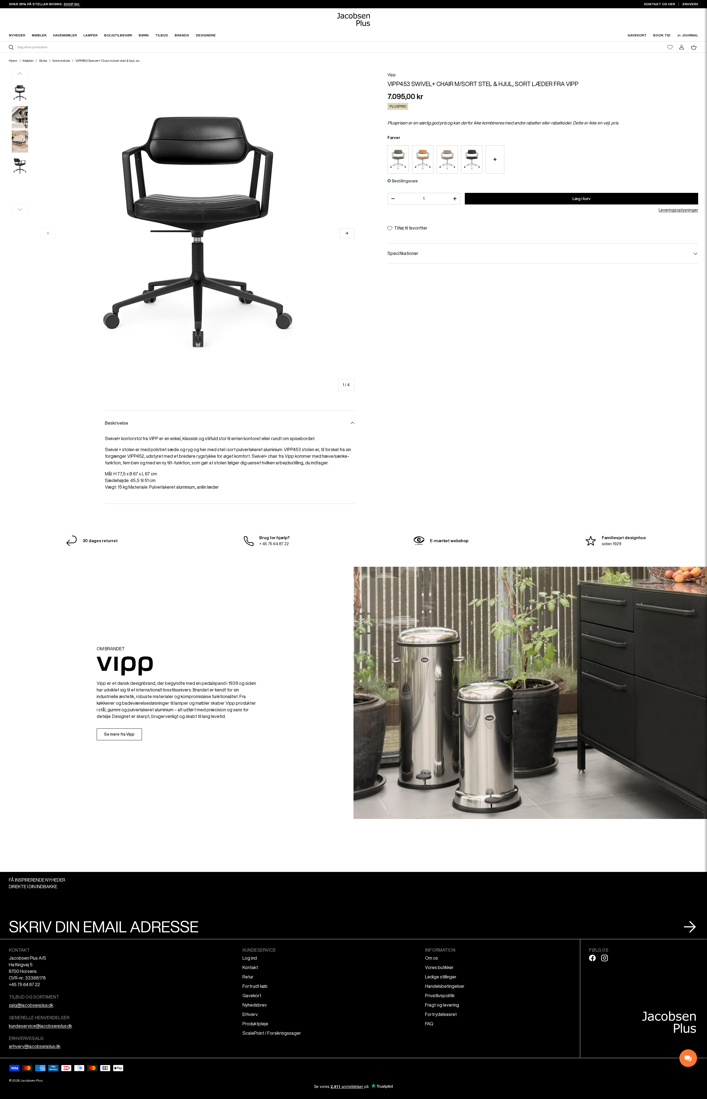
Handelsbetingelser (445, 986)
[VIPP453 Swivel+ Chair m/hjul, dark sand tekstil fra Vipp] (447, 159)
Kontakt (250, 967)
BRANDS (182, 35)
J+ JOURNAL (687, 35)
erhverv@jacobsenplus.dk (34, 1046)
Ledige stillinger (441, 977)
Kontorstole (61, 60)
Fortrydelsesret (441, 1014)
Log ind (249, 958)
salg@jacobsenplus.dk (31, 1005)
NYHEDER (17, 35)
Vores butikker (439, 967)
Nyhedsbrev (254, 1005)
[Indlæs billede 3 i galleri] (20, 142)
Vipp (391, 75)
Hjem (13, 60)
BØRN (144, 35)
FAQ (429, 1023)
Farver (393, 138)
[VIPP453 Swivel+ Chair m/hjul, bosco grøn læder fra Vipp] (398, 159)
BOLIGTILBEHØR (118, 35)
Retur (248, 977)
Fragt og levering (442, 1005)
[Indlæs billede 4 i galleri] (20, 166)
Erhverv (250, 1014)
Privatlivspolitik (440, 995)
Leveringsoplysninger (678, 210)
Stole (43, 60)
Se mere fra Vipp (119, 734)
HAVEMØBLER (65, 35)
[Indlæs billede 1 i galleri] (20, 93)
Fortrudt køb (255, 986)
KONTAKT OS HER (659, 4)
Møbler (28, 60)
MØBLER (39, 35)
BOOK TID (661, 35)
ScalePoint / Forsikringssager (271, 1033)
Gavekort (251, 995)
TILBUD (161, 35)
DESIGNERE (206, 35)
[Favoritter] (670, 47)
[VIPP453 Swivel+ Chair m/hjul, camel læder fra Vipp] (422, 159)
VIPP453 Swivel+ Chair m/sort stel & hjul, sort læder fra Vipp (108, 60)
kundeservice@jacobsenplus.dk (40, 1026)
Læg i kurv (581, 199)
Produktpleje (255, 1023)
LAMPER (90, 35)
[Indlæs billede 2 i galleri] (20, 117)
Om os (431, 958)
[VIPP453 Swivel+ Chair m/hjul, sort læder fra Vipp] (471, 159)
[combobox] (180, 47)
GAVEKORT (637, 35)
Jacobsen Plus (31, 1080)
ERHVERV (690, 4)
